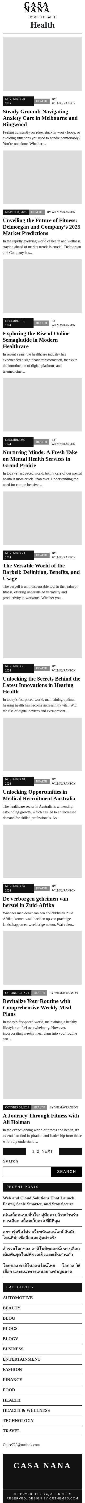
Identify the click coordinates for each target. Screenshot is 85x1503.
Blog (9, 1318)
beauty (12, 1308)
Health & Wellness (26, 1410)
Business (13, 1349)
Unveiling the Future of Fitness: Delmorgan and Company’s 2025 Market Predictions (42, 226)
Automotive (18, 1297)
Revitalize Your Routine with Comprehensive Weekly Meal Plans (37, 1007)
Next (47, 1151)
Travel (11, 1430)
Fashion (12, 1369)
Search (10, 1161)
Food (9, 1390)
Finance (12, 1379)
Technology (18, 1420)
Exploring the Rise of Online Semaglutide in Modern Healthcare (36, 340)
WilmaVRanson (64, 103)
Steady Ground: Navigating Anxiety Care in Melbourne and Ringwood (40, 118)
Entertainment (21, 1359)
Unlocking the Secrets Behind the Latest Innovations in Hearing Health (41, 685)
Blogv (10, 1338)
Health (41, 101)
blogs (10, 1328)
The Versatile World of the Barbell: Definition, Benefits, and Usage (41, 572)
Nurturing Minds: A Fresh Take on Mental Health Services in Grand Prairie (40, 458)
